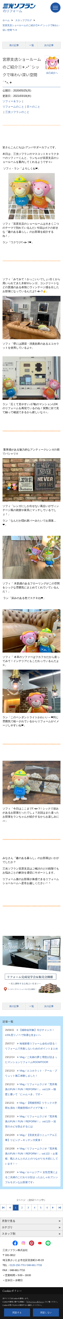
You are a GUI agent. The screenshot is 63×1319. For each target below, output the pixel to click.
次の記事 (49, 45)
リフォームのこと (13, 106)
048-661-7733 (34, 1265)
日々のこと (33, 106)
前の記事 (14, 45)
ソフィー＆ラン (12, 101)
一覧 (31, 45)
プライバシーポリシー (35, 1301)
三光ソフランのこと (17, 112)
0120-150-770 (17, 1265)
